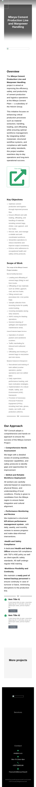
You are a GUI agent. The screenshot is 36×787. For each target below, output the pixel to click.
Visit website (18, 168)
